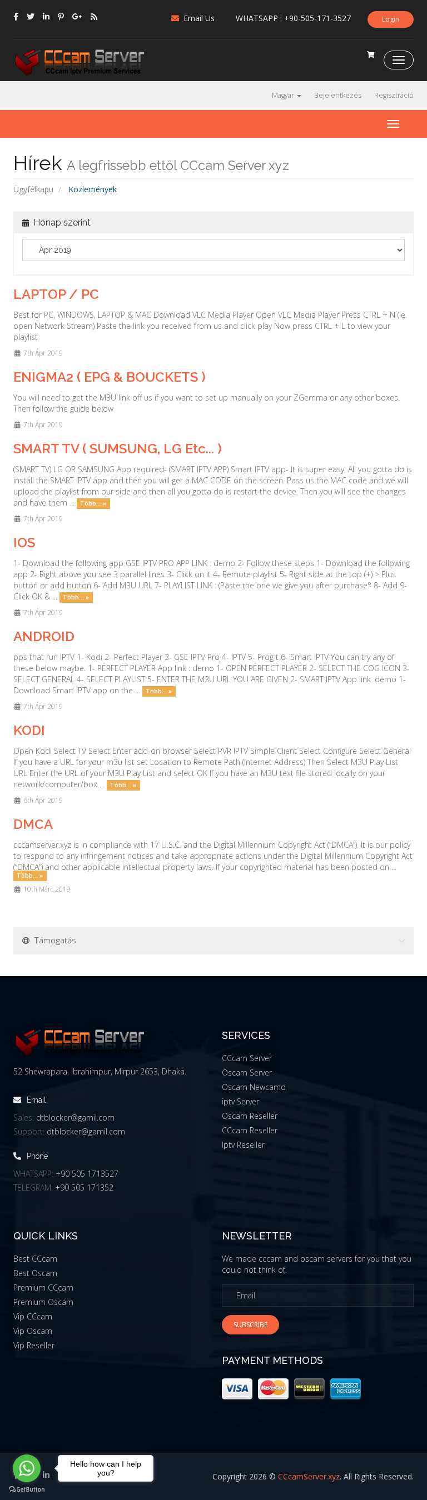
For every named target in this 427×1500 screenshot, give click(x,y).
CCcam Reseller (249, 1130)
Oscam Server (247, 1072)
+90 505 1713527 (87, 1173)
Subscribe (250, 1324)
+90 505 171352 (84, 1187)
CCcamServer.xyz (309, 1476)
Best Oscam (35, 1273)
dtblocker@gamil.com (75, 1117)
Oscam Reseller (249, 1116)
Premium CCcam (43, 1287)
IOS (24, 542)
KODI (29, 730)
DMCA (33, 824)
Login (390, 19)
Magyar (284, 95)
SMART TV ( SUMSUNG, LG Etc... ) (117, 449)
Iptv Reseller (243, 1144)
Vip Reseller (33, 1345)
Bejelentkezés (337, 95)
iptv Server (240, 1101)
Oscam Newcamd (254, 1087)
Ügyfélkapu (33, 189)
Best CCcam (35, 1258)
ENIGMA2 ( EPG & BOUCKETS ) (109, 377)
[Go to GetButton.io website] (26, 1489)
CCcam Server (247, 1058)
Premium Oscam (43, 1302)
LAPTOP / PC (56, 294)
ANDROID (44, 636)
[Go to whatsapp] (27, 1468)
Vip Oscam (32, 1331)
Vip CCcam (32, 1316)
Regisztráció (394, 95)
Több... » (93, 503)
